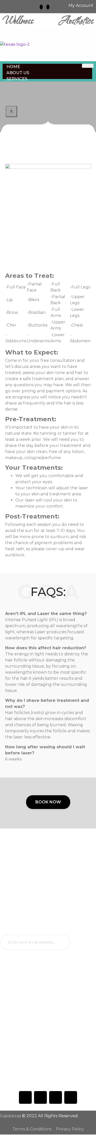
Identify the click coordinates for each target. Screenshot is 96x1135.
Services (16, 78)
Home (13, 66)
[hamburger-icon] (87, 66)
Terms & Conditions (31, 1129)
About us (17, 72)
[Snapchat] (47, 7)
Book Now (48, 802)
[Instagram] (41, 7)
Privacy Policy (70, 1129)
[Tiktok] (40, 1097)
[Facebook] (25, 1097)
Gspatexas (10, 1115)
